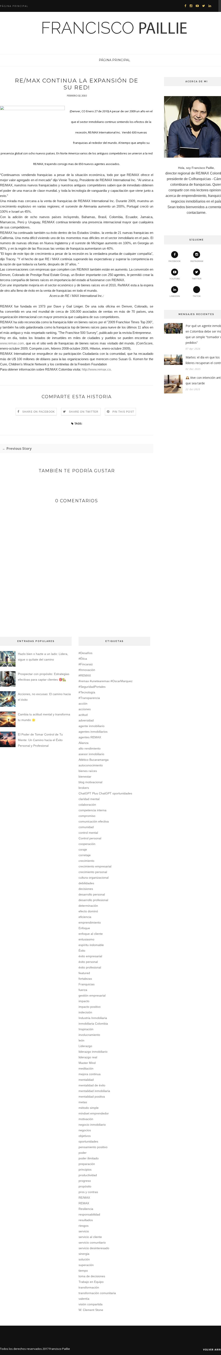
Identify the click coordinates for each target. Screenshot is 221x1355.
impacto (84, 1001)
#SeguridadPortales (92, 686)
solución (84, 1259)
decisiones (86, 889)
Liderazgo (85, 1046)
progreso (85, 1180)
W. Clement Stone (91, 1310)
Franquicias (87, 984)
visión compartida (91, 1304)
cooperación (87, 844)
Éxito (82, 950)
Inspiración (86, 1029)
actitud (83, 714)
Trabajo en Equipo (91, 1282)
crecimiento (86, 860)
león (81, 1040)
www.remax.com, (12, 343)
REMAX (84, 1203)
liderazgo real (88, 1057)
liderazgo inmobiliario (93, 1051)
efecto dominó (88, 911)
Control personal (90, 838)
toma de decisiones (92, 1276)
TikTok (197, 296)
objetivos (85, 1136)
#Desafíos (85, 653)
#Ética (83, 658)
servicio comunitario (92, 1242)
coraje (83, 849)
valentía (84, 1298)
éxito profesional (90, 967)
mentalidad (86, 1079)
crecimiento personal (93, 872)
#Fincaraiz (86, 664)
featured (84, 973)
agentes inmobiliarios (93, 731)
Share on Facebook (38, 411)
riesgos (83, 1225)
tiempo (83, 1270)
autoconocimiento (91, 765)
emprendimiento (90, 922)
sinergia (84, 1253)
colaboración (87, 804)
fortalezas (85, 978)
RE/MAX (84, 1197)
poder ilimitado (89, 1158)
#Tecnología (87, 692)
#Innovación (87, 670)
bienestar (85, 776)
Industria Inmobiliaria (93, 1018)
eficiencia (85, 917)
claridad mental (89, 799)
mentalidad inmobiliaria (94, 1091)
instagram (196, 261)
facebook (175, 261)
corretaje (85, 855)
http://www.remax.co (96, 369)
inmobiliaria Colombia (93, 1023)
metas (83, 1102)
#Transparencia (89, 698)
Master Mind (87, 1063)
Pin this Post (123, 411)
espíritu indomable (91, 945)
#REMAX (85, 675)
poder (83, 1152)
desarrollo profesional (93, 900)
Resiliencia (86, 1209)
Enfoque (84, 928)
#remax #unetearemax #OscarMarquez (106, 681)
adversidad (86, 720)
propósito (85, 1186)
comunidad (86, 827)
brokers (84, 787)
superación (86, 1265)
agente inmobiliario (91, 726)
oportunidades (88, 1141)
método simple (89, 1107)
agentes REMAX (90, 737)
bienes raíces (88, 771)
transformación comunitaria (97, 1293)
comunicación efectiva (94, 821)
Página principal (14, 6)
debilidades (86, 883)
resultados (86, 1220)
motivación (86, 1119)
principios (85, 1169)
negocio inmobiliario (92, 1124)
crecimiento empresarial (95, 866)
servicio (84, 1231)
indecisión (85, 1012)
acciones (85, 709)
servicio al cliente (90, 1237)
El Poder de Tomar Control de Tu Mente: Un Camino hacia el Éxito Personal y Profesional (40, 740)
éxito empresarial (90, 956)
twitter (196, 278)
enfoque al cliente (91, 933)
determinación (88, 905)
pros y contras (88, 1192)
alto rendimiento (90, 748)
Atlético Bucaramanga (94, 759)
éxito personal (88, 962)
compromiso (87, 816)
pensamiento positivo (93, 1147)
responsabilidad (89, 1214)
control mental (88, 832)
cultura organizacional (94, 877)
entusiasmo (86, 939)
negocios (85, 1130)
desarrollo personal (92, 894)
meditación (86, 1068)
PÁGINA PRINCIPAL (114, 60)
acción (83, 703)
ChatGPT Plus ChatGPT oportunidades (105, 793)
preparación (87, 1164)
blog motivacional (90, 782)
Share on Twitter (83, 411)
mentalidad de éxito (92, 1085)
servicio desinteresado (94, 1248)
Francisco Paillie (59, 1349)
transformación (89, 1287)
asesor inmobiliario (91, 754)
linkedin (175, 296)
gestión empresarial (92, 995)
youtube (174, 278)
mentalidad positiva (92, 1096)
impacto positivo (90, 1006)
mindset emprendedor (94, 1113)
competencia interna (92, 810)
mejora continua (90, 1074)
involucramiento (89, 1034)
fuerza (83, 990)
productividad (88, 1175)
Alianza (83, 743)
